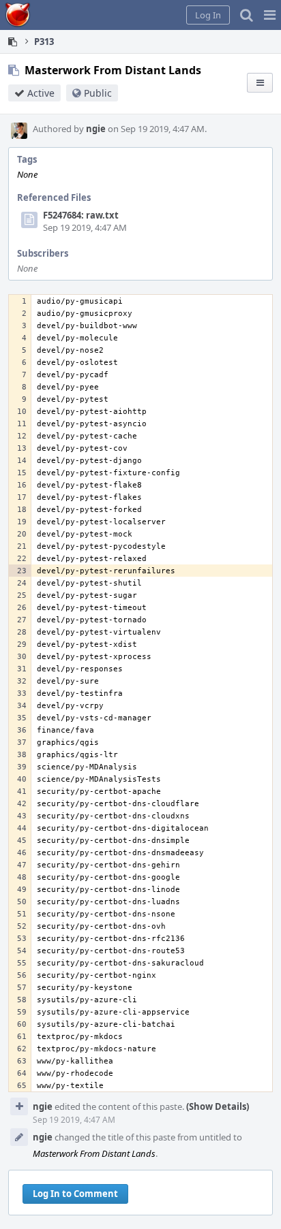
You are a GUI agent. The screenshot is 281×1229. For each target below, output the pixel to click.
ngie (96, 129)
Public (98, 92)
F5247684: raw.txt (81, 215)
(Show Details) (217, 1106)
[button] (269, 15)
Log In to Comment (75, 1193)
